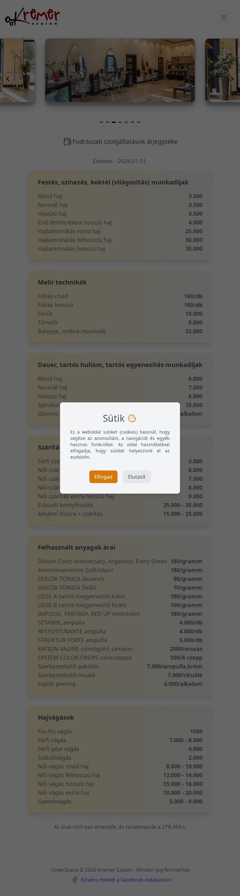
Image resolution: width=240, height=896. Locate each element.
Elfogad (103, 476)
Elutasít (137, 476)
